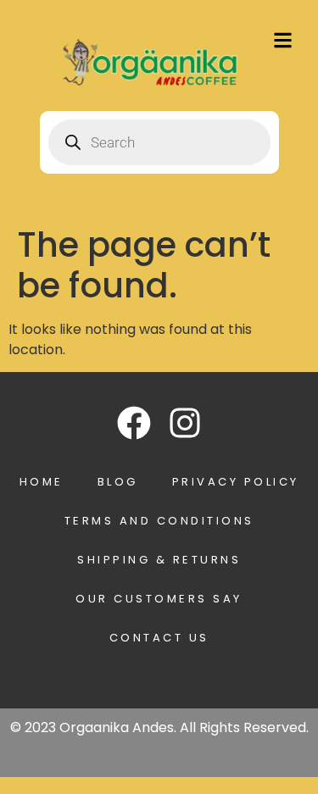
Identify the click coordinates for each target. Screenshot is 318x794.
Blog (118, 482)
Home (42, 482)
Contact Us (159, 638)
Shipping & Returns (159, 560)
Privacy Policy (235, 482)
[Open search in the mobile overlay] (159, 142)
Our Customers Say (159, 599)
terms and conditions (159, 521)
